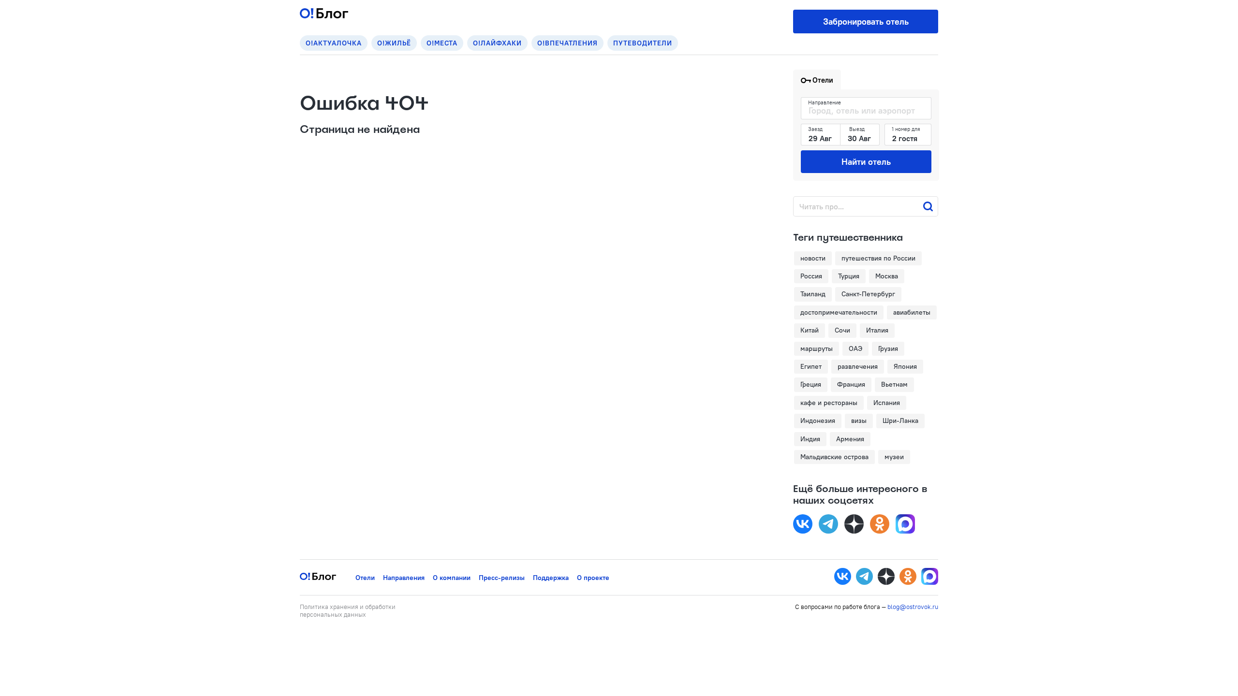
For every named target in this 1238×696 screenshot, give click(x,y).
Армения (850, 439)
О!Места (442, 43)
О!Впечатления (567, 43)
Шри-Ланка (900, 420)
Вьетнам (894, 384)
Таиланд (812, 294)
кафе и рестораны (828, 402)
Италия (877, 330)
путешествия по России (878, 258)
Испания (886, 402)
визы (859, 420)
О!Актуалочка (334, 43)
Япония (905, 366)
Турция (848, 276)
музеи (894, 456)
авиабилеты (911, 312)
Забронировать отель (866, 21)
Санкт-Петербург (868, 294)
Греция (810, 384)
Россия (811, 276)
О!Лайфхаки (497, 43)
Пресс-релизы (502, 577)
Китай (809, 330)
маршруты (816, 348)
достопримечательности (838, 312)
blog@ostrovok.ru (912, 606)
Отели (365, 577)
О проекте (593, 577)
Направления (404, 577)
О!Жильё (394, 43)
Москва (886, 276)
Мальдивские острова (834, 456)
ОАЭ (855, 348)
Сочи (842, 330)
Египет (811, 366)
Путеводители (642, 43)
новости (812, 258)
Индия (810, 439)
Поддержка (551, 577)
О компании (452, 577)
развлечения (858, 366)
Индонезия (817, 420)
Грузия (888, 348)
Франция (851, 384)
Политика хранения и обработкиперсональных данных (348, 610)
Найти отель (866, 161)
